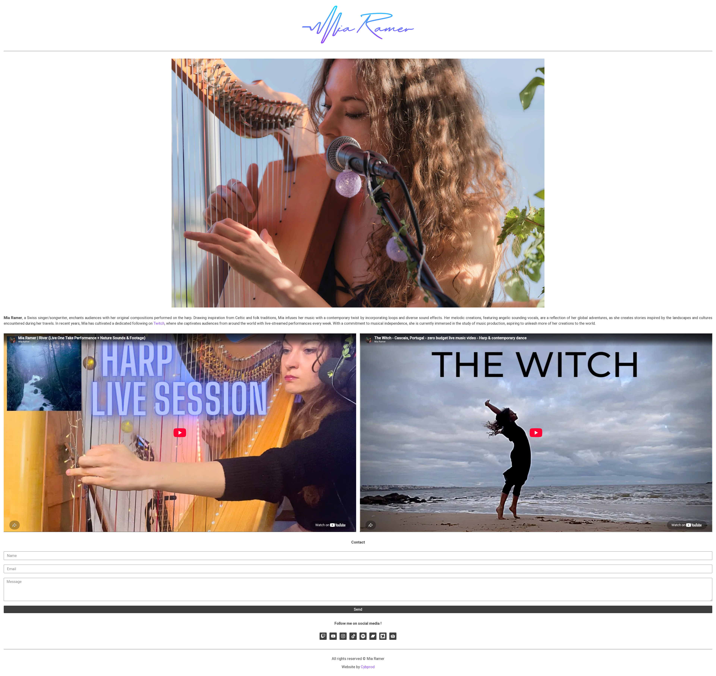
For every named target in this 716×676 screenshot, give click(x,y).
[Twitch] (323, 636)
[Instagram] (343, 636)
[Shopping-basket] (392, 636)
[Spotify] (363, 636)
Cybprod (368, 667)
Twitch (158, 323)
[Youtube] (333, 636)
